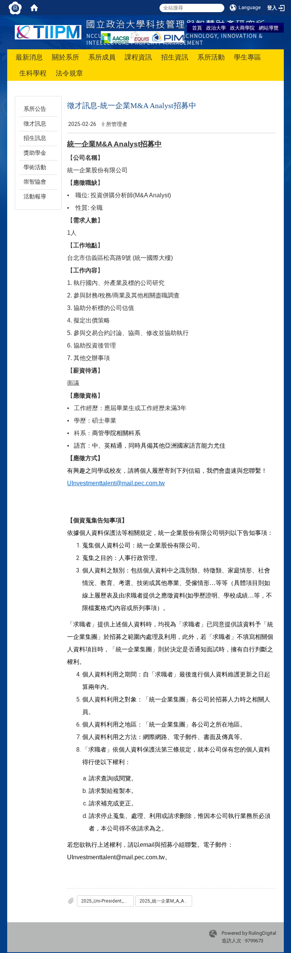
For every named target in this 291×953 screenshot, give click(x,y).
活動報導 (34, 196)
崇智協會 (34, 181)
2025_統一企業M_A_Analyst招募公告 (165, 901)
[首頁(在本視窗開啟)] (34, 7)
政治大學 (216, 27)
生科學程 (33, 73)
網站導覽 (268, 27)
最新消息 (29, 57)
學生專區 (247, 57)
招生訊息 (34, 138)
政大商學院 (242, 27)
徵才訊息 (34, 123)
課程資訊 (138, 57)
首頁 (197, 27)
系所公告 (34, 108)
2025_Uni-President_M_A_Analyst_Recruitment (107, 901)
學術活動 (34, 167)
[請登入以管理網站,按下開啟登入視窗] (15, 7)
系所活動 (211, 57)
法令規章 (69, 73)
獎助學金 (34, 152)
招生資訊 (174, 57)
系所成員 (102, 57)
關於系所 (65, 57)
